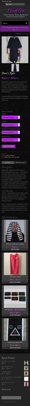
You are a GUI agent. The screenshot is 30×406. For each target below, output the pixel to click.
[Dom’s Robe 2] (15, 68)
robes (12, 157)
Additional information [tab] (20, 162)
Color (4, 121)
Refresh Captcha (7, 111)
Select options (15, 282)
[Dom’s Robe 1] (15, 50)
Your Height (6, 136)
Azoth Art (16, 11)
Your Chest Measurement (11, 129)
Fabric (4, 114)
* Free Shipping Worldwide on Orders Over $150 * (15, 29)
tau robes (17, 157)
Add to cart (8, 146)
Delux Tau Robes (24, 33)
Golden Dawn (7, 157)
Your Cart (7, 1)
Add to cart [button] (15, 249)
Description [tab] (7, 162)
